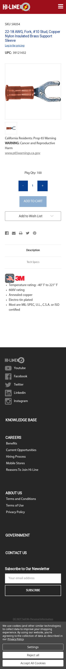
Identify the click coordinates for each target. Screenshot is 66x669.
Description (33, 250)
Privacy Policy (15, 512)
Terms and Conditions (21, 499)
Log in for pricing (14, 45)
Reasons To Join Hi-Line (22, 470)
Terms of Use (15, 505)
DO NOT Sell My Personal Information (33, 619)
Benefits (11, 443)
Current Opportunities (21, 450)
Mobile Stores (15, 463)
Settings (33, 647)
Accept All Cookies (33, 663)
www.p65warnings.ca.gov (22, 153)
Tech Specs (33, 262)
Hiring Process (16, 457)
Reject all (33, 655)
